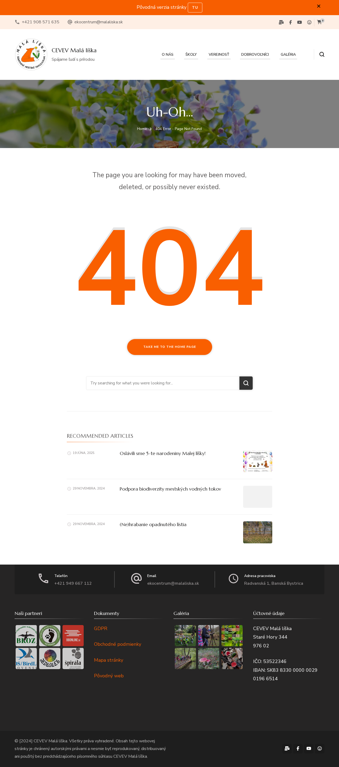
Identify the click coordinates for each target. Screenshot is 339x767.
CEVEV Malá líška (74, 50)
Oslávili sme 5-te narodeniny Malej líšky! (163, 453)
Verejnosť (219, 54)
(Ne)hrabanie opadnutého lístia (153, 524)
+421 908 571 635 (40, 22)
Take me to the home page (169, 347)
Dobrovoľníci (255, 54)
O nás (167, 54)
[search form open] (319, 54)
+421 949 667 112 (73, 583)
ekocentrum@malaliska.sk (98, 22)
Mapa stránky (108, 660)
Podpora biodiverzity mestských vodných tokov (170, 489)
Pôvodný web (109, 676)
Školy (191, 54)
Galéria (288, 54)
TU (195, 7)
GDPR (100, 628)
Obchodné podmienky (117, 644)
